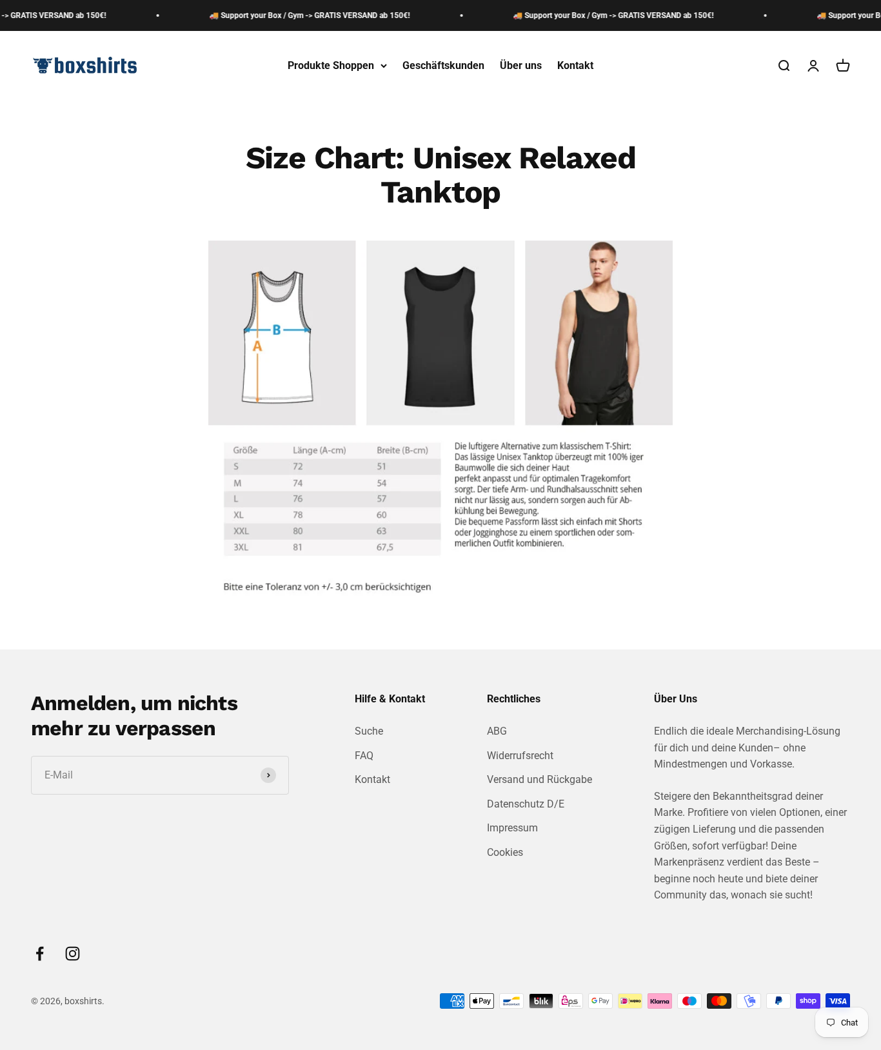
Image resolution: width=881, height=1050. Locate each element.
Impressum (512, 828)
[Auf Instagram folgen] (72, 953)
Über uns (521, 65)
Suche (369, 731)
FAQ (364, 755)
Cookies (505, 852)
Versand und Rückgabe (539, 779)
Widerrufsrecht (520, 755)
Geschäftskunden (443, 65)
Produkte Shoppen (331, 65)
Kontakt (575, 65)
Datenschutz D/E (525, 804)
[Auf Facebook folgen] (39, 953)
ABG (497, 731)
